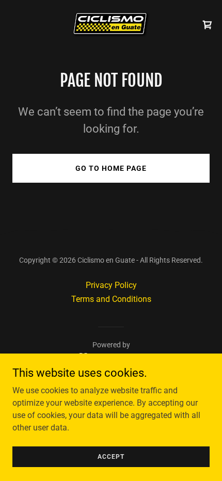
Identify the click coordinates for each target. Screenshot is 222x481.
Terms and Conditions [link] (111, 299)
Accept (111, 456)
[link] (111, 24)
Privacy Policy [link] (111, 285)
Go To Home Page (111, 168)
